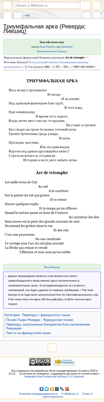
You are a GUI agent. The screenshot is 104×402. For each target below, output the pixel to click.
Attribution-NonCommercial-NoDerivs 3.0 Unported (54, 376)
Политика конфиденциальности (38, 393)
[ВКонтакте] (41, 389)
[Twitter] (46, 389)
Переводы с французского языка (46, 315)
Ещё (27, 15)
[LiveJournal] (62, 389)
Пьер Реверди (47, 46)
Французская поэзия (58, 320)
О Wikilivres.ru (70, 393)
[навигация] (7, 5)
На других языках (86, 16)
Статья (7, 16)
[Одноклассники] (51, 389)
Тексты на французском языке (28, 333)
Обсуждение (18, 16)
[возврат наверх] (52, 347)
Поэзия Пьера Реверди (23, 320)
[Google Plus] (67, 389)
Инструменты (96, 16)
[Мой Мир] (56, 389)
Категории (12, 315)
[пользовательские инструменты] (96, 5)
